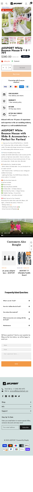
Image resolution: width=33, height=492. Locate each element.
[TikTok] (12, 396)
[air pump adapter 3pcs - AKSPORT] (9, 258)
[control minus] (2, 67)
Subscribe (25, 427)
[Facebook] (3, 396)
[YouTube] (16, 396)
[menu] (2, 3)
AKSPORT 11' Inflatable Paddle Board (24, 273)
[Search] (6, 4)
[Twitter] (19, 396)
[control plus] (10, 67)
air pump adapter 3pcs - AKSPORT (8, 272)
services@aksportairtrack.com (19, 391)
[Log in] (26, 3)
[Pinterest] (9, 396)
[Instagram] (6, 396)
